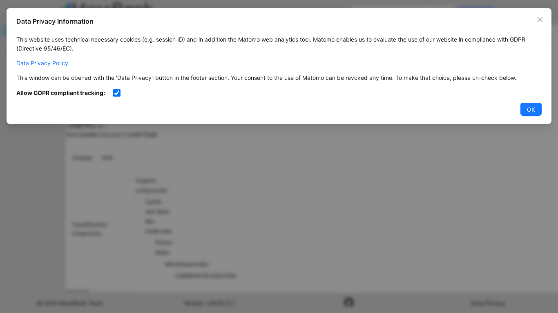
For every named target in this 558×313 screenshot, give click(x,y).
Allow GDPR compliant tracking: (60, 92)
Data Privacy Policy (42, 63)
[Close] (540, 19)
